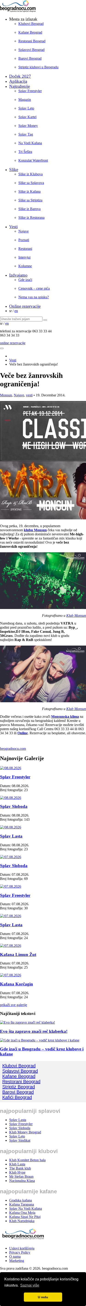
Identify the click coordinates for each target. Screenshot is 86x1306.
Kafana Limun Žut (18, 954)
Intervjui (24, 257)
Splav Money (28, 126)
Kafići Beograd (17, 1097)
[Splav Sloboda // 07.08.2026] (10, 857)
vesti (29, 395)
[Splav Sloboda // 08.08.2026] (10, 798)
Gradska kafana (20, 1200)
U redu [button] (43, 1297)
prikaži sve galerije (13, 1005)
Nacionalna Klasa (22, 1181)
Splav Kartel (27, 117)
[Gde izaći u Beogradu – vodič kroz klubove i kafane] (39, 1040)
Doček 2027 (20, 76)
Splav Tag (25, 134)
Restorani (25, 249)
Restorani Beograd (31, 41)
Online (22, 733)
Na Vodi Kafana (30, 143)
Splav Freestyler (30, 91)
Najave (23, 231)
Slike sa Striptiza (30, 200)
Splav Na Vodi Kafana (25, 1208)
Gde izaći (25, 280)
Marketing (16, 1261)
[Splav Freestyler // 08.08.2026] (10, 768)
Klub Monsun (76, 615)
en (16, 311)
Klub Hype (17, 1172)
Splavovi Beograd (31, 50)
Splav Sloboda (14, 806)
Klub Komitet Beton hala (27, 1160)
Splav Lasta (11, 836)
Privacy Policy (19, 1252)
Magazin (24, 99)
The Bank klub (20, 1168)
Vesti (13, 226)
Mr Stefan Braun (21, 1176)
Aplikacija (18, 81)
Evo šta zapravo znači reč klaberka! (33, 1031)
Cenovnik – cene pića (34, 288)
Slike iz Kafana (29, 191)
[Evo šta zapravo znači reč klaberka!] (27, 1022)
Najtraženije (19, 86)
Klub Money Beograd (25, 1132)
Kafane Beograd (30, 32)
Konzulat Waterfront (33, 160)
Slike (13, 169)
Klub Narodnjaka (21, 1221)
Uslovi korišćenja (21, 1248)
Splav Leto (26, 108)
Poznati (23, 240)
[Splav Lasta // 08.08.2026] (10, 827)
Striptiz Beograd (18, 1086)
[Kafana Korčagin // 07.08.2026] (10, 975)
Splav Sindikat (19, 1140)
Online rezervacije (25, 306)
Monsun (6, 395)
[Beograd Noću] (23, 1240)
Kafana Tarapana (21, 1204)
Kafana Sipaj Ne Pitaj (25, 1217)
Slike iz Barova (29, 209)
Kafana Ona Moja (22, 1213)
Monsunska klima (65, 716)
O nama (15, 1256)
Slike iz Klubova (30, 174)
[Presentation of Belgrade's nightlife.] (18, 11)
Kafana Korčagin (16, 984)
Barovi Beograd (30, 58)
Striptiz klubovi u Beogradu (38, 67)
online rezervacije (12, 343)
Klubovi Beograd (31, 24)
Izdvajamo (18, 275)
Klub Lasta (17, 1164)
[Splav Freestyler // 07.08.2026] (10, 886)
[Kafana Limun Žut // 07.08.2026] (10, 946)
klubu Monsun (35, 530)
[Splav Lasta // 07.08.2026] (10, 916)
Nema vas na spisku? (33, 297)
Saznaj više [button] (29, 1285)
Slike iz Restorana (31, 217)
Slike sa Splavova (31, 183)
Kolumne (25, 266)
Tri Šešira (25, 152)
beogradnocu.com (13, 748)
